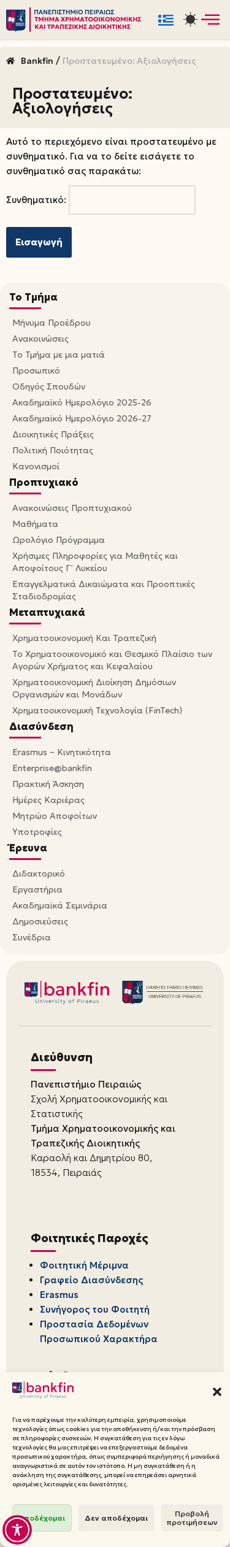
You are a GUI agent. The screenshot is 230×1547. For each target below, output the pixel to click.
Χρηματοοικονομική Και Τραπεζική (84, 637)
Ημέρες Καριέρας (48, 799)
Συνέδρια (31, 937)
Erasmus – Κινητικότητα (61, 752)
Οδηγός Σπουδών (48, 386)
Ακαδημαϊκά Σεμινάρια (59, 905)
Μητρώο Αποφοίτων (54, 815)
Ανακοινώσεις (40, 338)
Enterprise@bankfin (52, 768)
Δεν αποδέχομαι (116, 1517)
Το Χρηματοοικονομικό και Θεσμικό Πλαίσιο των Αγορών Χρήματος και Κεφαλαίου (112, 660)
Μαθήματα (35, 523)
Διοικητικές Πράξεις (53, 434)
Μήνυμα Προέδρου (51, 322)
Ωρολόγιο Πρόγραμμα (58, 539)
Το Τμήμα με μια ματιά (58, 354)
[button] (217, 1392)
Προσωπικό (36, 370)
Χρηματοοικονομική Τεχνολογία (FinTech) (97, 710)
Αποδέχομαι (42, 1517)
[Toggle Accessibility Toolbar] (17, 1529)
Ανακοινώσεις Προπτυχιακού (72, 507)
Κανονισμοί (35, 466)
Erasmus (59, 1294)
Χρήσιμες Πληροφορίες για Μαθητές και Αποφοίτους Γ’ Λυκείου (95, 562)
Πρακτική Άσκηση (48, 783)
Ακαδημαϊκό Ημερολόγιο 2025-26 (81, 402)
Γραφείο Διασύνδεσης (91, 1280)
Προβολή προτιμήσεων (192, 1518)
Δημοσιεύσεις (40, 921)
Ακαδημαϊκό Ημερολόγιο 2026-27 (81, 418)
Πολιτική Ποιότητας (52, 450)
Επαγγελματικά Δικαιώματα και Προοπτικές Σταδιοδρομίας (103, 590)
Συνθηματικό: (37, 199)
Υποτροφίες (37, 831)
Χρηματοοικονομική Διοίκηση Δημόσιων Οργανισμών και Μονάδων (94, 688)
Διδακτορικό (38, 873)
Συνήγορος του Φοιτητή (95, 1309)
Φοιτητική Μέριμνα (84, 1265)
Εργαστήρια (37, 889)
